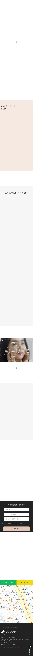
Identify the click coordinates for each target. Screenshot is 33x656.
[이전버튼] (5, 454)
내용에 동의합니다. (11, 523)
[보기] (20, 523)
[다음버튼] (11, 454)
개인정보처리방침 (5, 627)
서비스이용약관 (13, 627)
